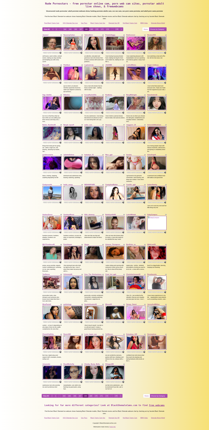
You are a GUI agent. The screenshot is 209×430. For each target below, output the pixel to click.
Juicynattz (46, 364)
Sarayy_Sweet (131, 304)
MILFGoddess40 (48, 244)
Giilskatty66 (67, 274)
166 (75, 29)
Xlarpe (86, 244)
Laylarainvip (89, 65)
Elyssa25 (45, 65)
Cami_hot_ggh (110, 274)
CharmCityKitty (48, 334)
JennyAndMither (153, 304)
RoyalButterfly (68, 364)
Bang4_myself (68, 125)
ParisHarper (67, 244)
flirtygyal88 (109, 364)
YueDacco (46, 274)
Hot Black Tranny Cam (130, 23)
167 (81, 29)
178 (117, 29)
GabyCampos (152, 214)
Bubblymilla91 (110, 214)
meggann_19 (131, 125)
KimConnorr (130, 35)
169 (91, 29)
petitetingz (67, 304)
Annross (108, 125)
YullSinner (109, 334)
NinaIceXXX (151, 35)
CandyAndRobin (111, 184)
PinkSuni (66, 65)
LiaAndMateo (131, 65)
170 (97, 29)
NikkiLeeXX (151, 244)
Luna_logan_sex (90, 334)
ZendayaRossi (68, 214)
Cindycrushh (47, 184)
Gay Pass (84, 23)
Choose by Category (157, 29)
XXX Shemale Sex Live (70, 23)
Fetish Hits (112, 427)
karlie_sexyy (68, 184)
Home (146, 29)
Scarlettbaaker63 (90, 304)
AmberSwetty (152, 184)
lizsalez (129, 155)
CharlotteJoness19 (133, 274)
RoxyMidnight (131, 95)
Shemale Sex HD (114, 23)
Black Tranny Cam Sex (97, 23)
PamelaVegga (110, 35)
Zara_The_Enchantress (93, 274)
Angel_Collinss (153, 65)
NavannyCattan (69, 35)
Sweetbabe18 (152, 95)
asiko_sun (88, 125)
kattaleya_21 (89, 155)
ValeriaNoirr (88, 35)
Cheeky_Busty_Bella (92, 364)
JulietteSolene (68, 155)
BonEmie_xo (131, 244)
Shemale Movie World (158, 23)
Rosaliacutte (152, 274)
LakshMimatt (131, 214)
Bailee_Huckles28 (49, 125)
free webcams (157, 405)
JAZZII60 (108, 65)
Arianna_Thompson (112, 244)
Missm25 (108, 304)
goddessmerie (47, 155)
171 (102, 29)
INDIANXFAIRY (89, 184)
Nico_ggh (109, 155)
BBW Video (144, 23)
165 (70, 29)
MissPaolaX (46, 304)
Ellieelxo (66, 95)
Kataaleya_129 (131, 334)
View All (47, 29)
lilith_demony (89, 214)
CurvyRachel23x (90, 95)
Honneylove (151, 334)
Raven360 (67, 334)
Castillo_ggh (131, 184)
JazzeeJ (45, 35)
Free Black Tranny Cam (51, 23)
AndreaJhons (47, 214)
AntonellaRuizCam (154, 125)
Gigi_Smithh (47, 95)
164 (65, 29)
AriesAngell (151, 155)
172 (107, 29)
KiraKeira (108, 95)
